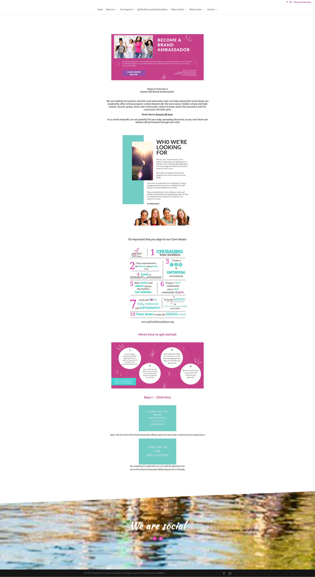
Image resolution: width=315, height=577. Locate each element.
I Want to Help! (177, 10)
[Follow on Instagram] (161, 539)
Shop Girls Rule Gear (302, 2)
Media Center (195, 10)
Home (100, 10)
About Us (110, 10)
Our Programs (126, 10)
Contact (211, 10)
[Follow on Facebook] (155, 539)
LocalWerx (160, 573)
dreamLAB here (164, 114)
